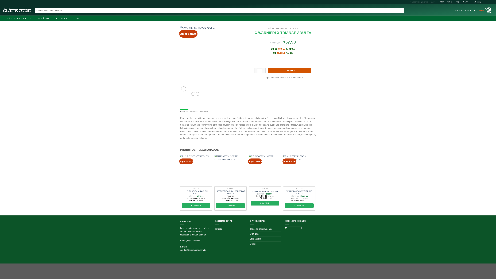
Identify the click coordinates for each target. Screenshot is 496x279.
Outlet (77, 18)
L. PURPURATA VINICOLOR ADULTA (196, 192)
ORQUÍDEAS (281, 28)
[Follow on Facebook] (485, 2)
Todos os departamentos (18, 18)
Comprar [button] (196, 205)
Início (271, 28)
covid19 (218, 229)
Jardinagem (62, 18)
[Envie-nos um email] (493, 2)
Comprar (289, 71)
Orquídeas (43, 18)
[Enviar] (400, 10)
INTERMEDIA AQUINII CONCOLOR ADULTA (230, 192)
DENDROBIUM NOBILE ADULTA (265, 191)
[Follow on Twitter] (490, 2)
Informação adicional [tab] (199, 112)
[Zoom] (183, 88)
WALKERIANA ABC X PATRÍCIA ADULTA (299, 192)
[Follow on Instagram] (488, 2)
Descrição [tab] (184, 112)
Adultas (294, 28)
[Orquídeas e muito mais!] (16, 10)
